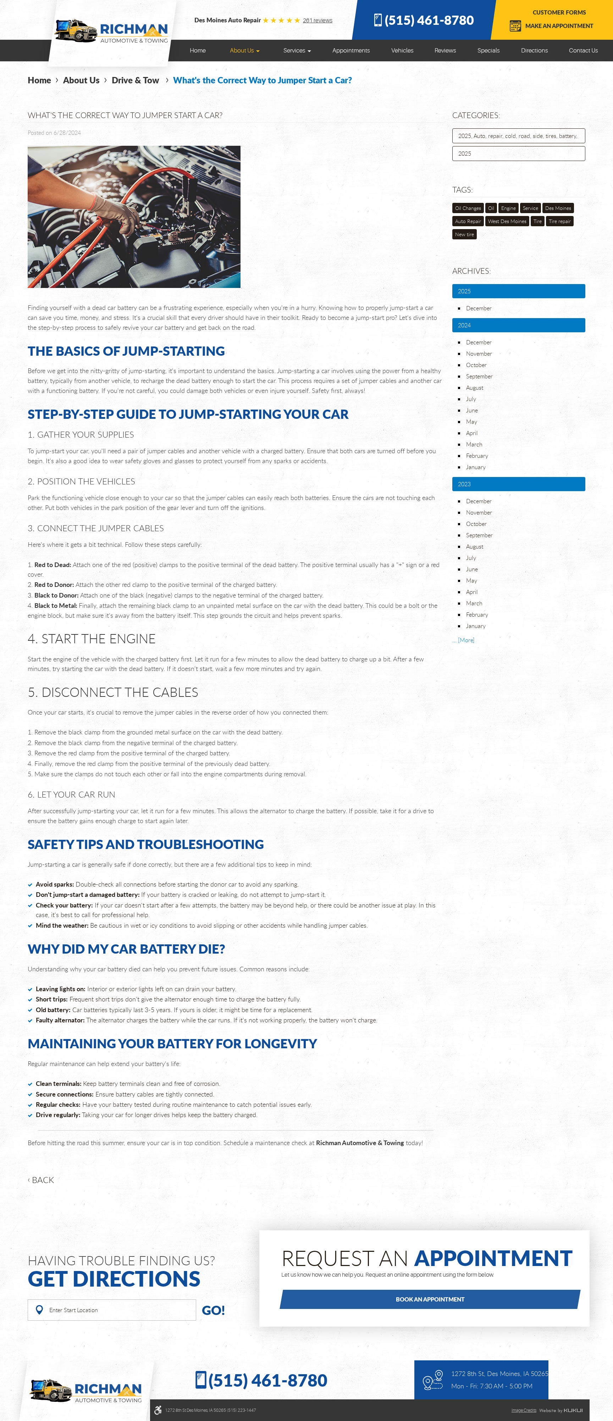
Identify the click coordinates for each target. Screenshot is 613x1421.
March (474, 444)
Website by (560, 1411)
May (471, 422)
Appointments (351, 50)
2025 (464, 153)
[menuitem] (197, 50)
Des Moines (558, 208)
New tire (464, 234)
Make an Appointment (559, 26)
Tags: (462, 189)
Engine (508, 208)
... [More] (463, 640)
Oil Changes (468, 208)
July (471, 399)
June (472, 410)
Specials (488, 50)
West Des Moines (507, 221)
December (479, 308)
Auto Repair (468, 221)
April (472, 433)
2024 (464, 325)
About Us (242, 50)
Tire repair (560, 221)
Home (198, 50)
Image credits (524, 1410)
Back (43, 1180)
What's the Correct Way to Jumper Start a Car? (262, 80)
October (476, 365)
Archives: (471, 271)
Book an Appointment (430, 1299)
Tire (538, 221)
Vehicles (402, 50)
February (477, 456)
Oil (491, 208)
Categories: (476, 115)
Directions (534, 50)
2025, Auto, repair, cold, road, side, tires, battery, (518, 136)
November (479, 353)
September (479, 376)
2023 (464, 484)
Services (294, 50)
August (474, 388)
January (476, 467)
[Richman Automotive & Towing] (112, 31)
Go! (213, 1310)
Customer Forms (559, 12)
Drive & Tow (136, 80)
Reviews (445, 50)
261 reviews (317, 20)
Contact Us (583, 50)
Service (530, 208)
